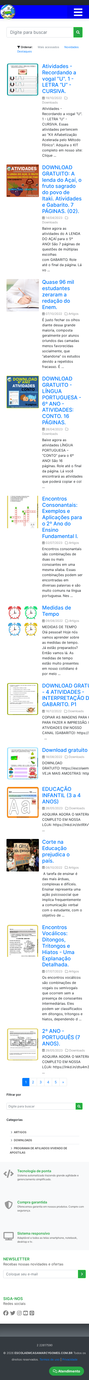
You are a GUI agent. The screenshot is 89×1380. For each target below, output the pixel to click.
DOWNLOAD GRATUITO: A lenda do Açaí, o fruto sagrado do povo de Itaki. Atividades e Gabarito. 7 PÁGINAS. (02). (62, 189)
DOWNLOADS (22, 1140)
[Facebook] (5, 1313)
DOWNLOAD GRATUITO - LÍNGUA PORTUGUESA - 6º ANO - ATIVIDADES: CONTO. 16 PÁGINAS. (61, 400)
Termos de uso (50, 1359)
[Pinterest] (32, 1313)
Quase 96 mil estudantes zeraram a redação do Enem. (58, 294)
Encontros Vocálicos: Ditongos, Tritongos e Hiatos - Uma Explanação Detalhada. (58, 946)
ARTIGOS (19, 1132)
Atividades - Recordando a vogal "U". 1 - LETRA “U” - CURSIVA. (59, 78)
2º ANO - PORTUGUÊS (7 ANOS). (61, 1037)
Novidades (71, 47)
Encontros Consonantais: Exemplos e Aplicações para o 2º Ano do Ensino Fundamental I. (62, 517)
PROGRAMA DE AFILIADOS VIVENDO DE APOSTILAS (38, 1150)
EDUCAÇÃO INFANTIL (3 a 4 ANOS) (61, 795)
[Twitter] (12, 1313)
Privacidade (70, 1359)
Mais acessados (48, 47)
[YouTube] (25, 1313)
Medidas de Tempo (56, 611)
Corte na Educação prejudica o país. (56, 851)
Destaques (24, 51)
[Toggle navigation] (78, 11)
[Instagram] (19, 1313)
